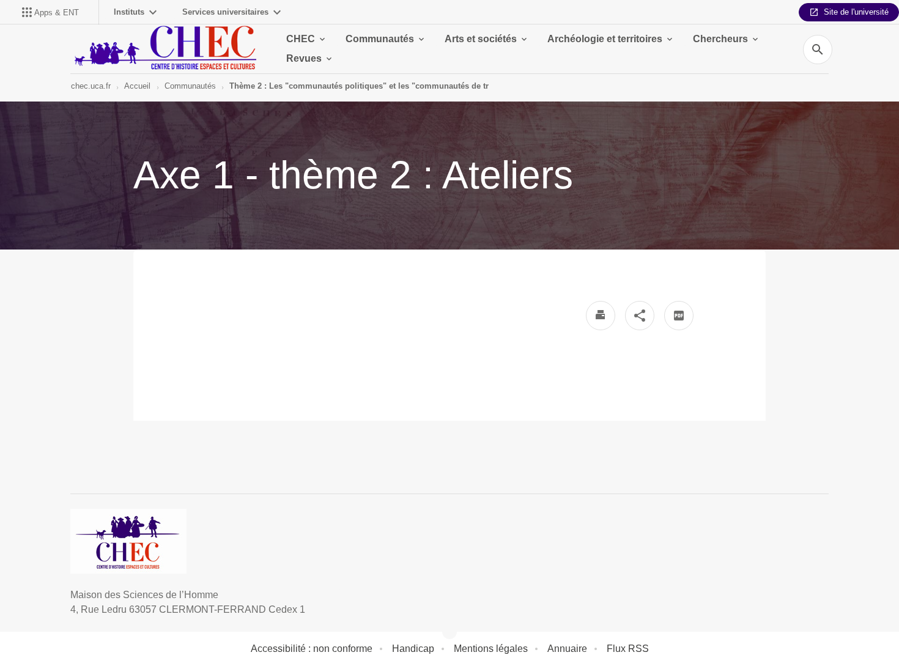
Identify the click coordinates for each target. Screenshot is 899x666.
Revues (304, 58)
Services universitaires (225, 12)
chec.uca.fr (91, 86)
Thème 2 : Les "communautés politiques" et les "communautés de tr (359, 86)
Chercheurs (720, 39)
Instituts (129, 12)
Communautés (380, 39)
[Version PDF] (678, 315)
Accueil (137, 86)
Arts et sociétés (481, 39)
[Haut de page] (62, 629)
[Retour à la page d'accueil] (163, 49)
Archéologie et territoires (604, 39)
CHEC (300, 39)
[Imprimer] (600, 315)
